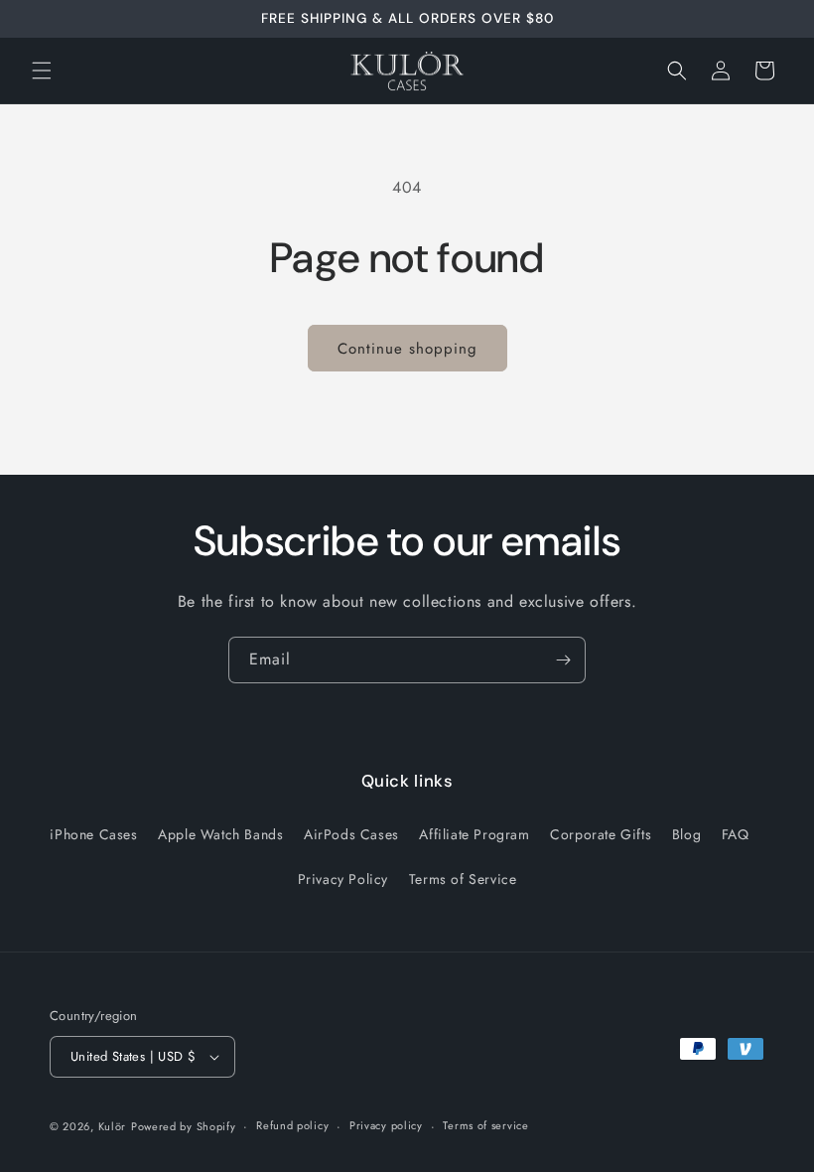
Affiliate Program (474, 834)
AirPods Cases (351, 834)
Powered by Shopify (183, 1126)
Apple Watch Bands (220, 834)
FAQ (735, 834)
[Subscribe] (563, 660)
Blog (686, 834)
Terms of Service (463, 879)
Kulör (112, 1126)
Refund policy (292, 1125)
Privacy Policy (343, 879)
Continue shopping (407, 349)
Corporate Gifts (600, 834)
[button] (42, 70)
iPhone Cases (93, 834)
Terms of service (485, 1125)
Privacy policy (386, 1125)
